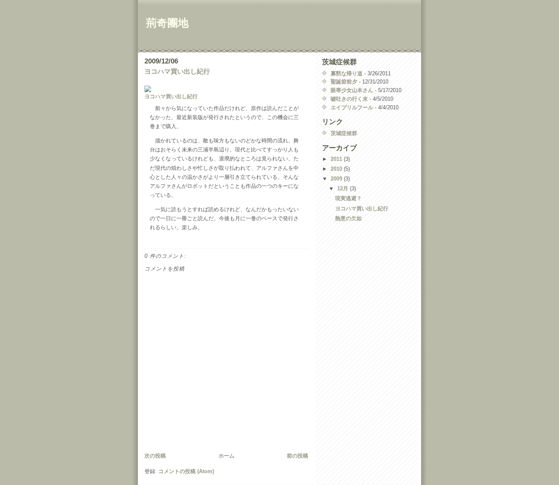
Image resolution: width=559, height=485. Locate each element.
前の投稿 (297, 456)
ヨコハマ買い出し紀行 (177, 71)
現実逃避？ (348, 198)
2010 (337, 169)
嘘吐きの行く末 (349, 99)
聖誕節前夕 (344, 82)
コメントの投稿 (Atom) (186, 471)
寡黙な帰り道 (347, 73)
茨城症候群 (344, 133)
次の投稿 (155, 456)
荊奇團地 (167, 23)
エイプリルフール (352, 107)
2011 (337, 159)
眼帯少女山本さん (352, 90)
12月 (343, 188)
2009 (337, 179)
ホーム (226, 456)
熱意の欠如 (348, 218)
